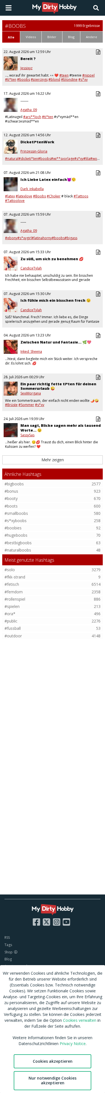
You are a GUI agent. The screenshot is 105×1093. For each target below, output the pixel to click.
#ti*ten (10, 79)
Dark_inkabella (32, 189)
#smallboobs (16, 513)
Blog (8, 959)
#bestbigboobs (18, 542)
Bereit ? (28, 58)
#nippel (88, 75)
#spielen (12, 606)
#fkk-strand (14, 577)
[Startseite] (54, 8)
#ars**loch (32, 116)
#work (95, 158)
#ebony (11, 238)
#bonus (11, 491)
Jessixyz (26, 68)
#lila (86, 158)
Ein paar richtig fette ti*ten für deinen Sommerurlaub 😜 (58, 386)
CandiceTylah (31, 268)
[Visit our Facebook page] (36, 922)
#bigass (71, 238)
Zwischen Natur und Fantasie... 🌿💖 (55, 342)
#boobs (23, 79)
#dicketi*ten (28, 158)
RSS (7, 937)
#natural (11, 158)
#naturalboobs (17, 550)
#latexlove (24, 196)
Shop (8, 952)
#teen (64, 75)
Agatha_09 (28, 110)
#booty (11, 498)
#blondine (69, 79)
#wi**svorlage (62, 158)
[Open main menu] (8, 8)
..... (23, 221)
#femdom (13, 591)
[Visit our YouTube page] (66, 922)
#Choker (53, 196)
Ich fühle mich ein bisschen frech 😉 (55, 300)
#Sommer (26, 404)
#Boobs (39, 196)
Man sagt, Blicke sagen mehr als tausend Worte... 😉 (60, 428)
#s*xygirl (24, 238)
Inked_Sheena (31, 351)
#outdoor (13, 635)
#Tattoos (81, 196)
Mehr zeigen (52, 459)
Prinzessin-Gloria (33, 151)
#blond (54, 79)
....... (24, 100)
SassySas (27, 435)
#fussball (12, 628)
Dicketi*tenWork (37, 141)
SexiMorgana (30, 393)
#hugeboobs (15, 535)
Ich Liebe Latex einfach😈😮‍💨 (48, 179)
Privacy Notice (73, 1043)
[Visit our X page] (46, 922)
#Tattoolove (15, 200)
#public (10, 621)
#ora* (9, 613)
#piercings (39, 79)
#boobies (13, 528)
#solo (9, 569)
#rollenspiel (14, 599)
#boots (11, 506)
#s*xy (83, 79)
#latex (10, 196)
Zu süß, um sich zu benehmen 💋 (51, 258)
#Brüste (11, 404)
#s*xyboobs (15, 520)
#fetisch (11, 584)
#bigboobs (14, 483)
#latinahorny (42, 238)
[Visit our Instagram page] (56, 922)
